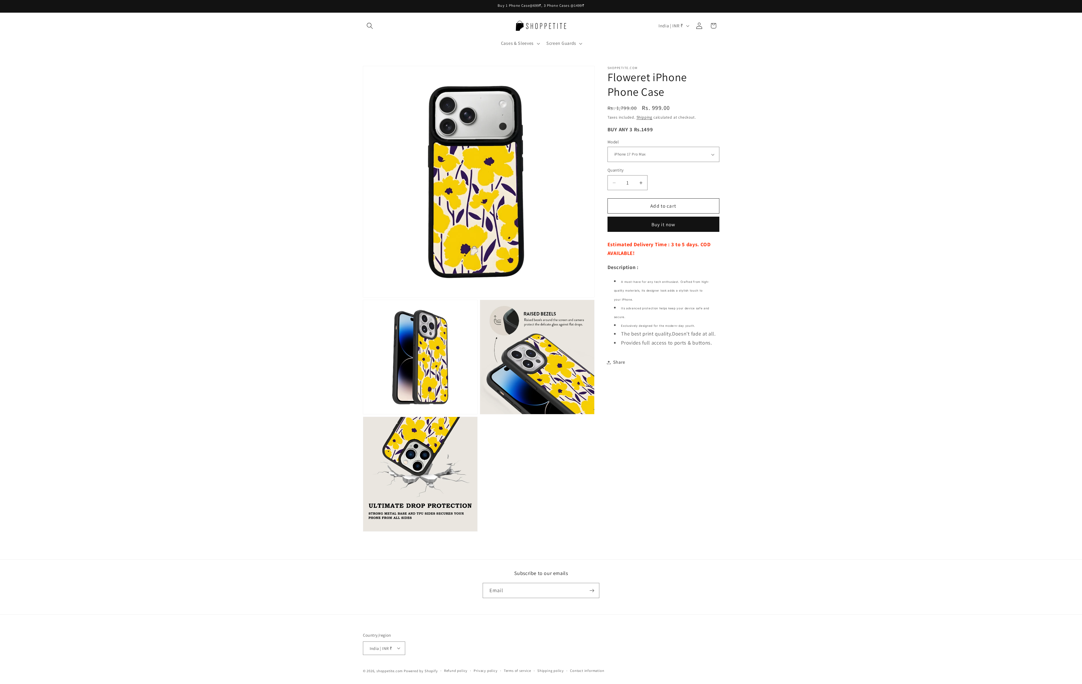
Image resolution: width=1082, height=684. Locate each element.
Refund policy (455, 670)
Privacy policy (485, 670)
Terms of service (517, 670)
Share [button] (619, 362)
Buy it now (663, 224)
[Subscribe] (592, 590)
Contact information (587, 670)
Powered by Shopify (421, 671)
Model (613, 142)
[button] (370, 26)
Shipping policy (550, 670)
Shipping (644, 117)
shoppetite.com (389, 671)
